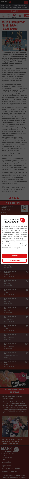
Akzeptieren (14, 255)
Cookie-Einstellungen (14, 260)
